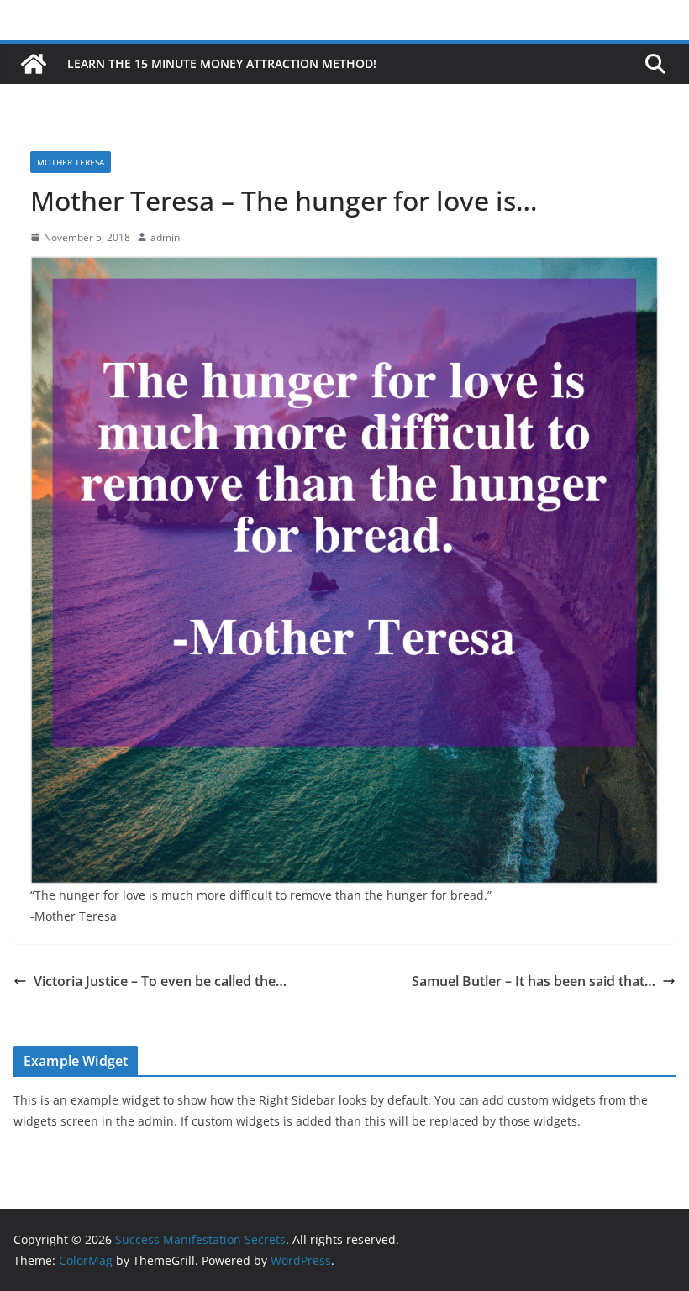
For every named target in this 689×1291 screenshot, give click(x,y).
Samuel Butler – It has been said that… (533, 981)
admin (165, 237)
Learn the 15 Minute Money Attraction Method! (221, 63)
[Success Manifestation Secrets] (33, 64)
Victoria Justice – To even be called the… (160, 981)
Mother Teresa (70, 162)
